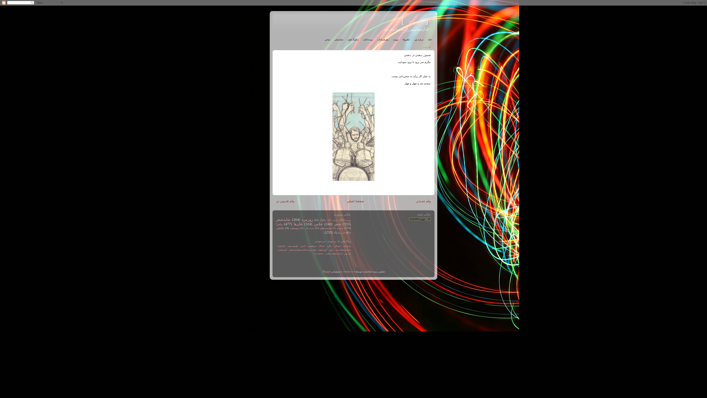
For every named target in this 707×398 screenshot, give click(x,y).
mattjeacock (349, 271)
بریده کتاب (368, 39)
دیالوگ (323, 220)
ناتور (331, 250)
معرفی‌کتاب (382, 39)
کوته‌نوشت (282, 250)
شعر (337, 224)
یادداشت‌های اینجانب (333, 254)
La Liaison (318, 254)
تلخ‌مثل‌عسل (293, 246)
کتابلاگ (321, 246)
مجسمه (340, 228)
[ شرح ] (415, 21)
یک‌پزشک (347, 246)
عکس (318, 224)
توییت (395, 39)
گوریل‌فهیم (322, 250)
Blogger (327, 271)
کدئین (303, 246)
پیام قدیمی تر (285, 201)
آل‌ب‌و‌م (348, 254)
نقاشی (280, 228)
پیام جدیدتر (423, 201)
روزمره (307, 220)
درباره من (419, 39)
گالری (343, 233)
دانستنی (335, 220)
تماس (327, 39)
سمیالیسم (312, 246)
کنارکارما (281, 246)
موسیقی (294, 228)
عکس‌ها (406, 39)
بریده (348, 220)
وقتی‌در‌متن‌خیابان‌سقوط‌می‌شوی (302, 250)
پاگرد (328, 246)
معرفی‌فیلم (325, 228)
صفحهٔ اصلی (355, 201)
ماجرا (279, 224)
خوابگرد (336, 246)
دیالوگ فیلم (353, 39)
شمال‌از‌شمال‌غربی (343, 250)
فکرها (298, 224)
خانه (430, 39)
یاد (335, 232)
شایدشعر (339, 39)
